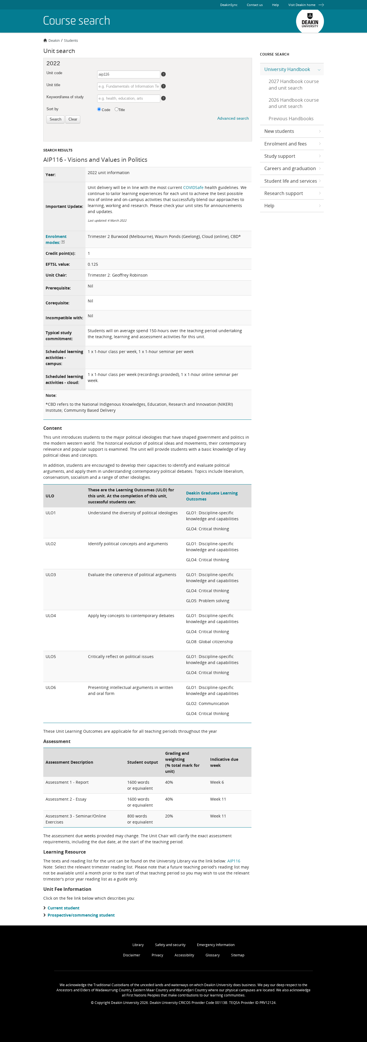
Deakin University (310, 21)
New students (279, 131)
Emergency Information (216, 944)
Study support (279, 156)
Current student (63, 908)
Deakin (54, 40)
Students (71, 40)
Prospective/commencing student (81, 915)
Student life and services (290, 181)
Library (138, 944)
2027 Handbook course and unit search (294, 84)
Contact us (255, 5)
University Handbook (287, 69)
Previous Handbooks (291, 118)
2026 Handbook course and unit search (294, 103)
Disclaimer (131, 955)
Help (275, 5)
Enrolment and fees (285, 144)
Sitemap (237, 955)
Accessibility (184, 955)
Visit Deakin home (301, 5)
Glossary (213, 955)
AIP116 (233, 861)
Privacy (157, 955)
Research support (283, 193)
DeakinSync (228, 5)
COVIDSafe (193, 187)
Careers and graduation (290, 168)
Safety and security (170, 944)
